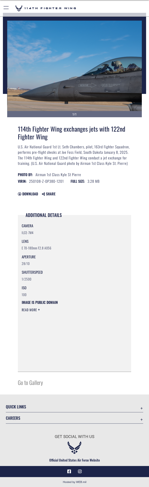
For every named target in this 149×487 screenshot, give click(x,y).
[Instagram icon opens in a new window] (80, 471)
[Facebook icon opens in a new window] (69, 471)
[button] (6, 8)
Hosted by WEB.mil (74, 482)
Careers (13, 418)
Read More (30, 310)
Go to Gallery (30, 382)
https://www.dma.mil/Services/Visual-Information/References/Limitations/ (67, 340)
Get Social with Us (74, 436)
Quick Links (16, 407)
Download (29, 193)
